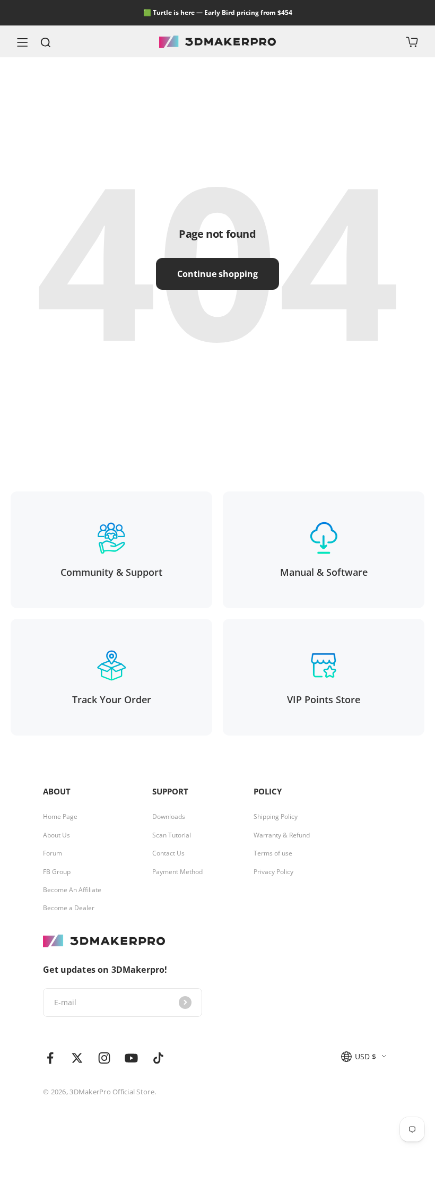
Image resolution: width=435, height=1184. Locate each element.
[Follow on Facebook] (50, 1058)
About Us (56, 835)
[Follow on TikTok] (158, 1058)
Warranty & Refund (282, 835)
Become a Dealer (68, 908)
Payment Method (177, 872)
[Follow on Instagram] (104, 1058)
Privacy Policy (273, 872)
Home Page (60, 817)
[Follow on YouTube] (131, 1058)
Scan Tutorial (171, 835)
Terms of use (273, 853)
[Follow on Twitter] (77, 1058)
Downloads (168, 817)
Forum (52, 853)
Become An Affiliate (72, 890)
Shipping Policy (276, 817)
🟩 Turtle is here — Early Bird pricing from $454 (217, 12)
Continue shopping (217, 274)
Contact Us (168, 853)
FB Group (57, 872)
